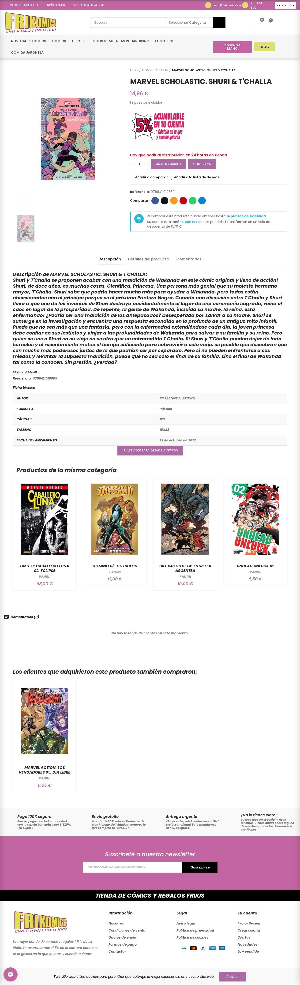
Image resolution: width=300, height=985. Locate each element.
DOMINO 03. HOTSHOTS (115, 566)
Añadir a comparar (151, 177)
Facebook (155, 200)
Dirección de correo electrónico (174, 200)
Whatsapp (192, 200)
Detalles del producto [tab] (148, 259)
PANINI (31, 372)
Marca (18, 372)
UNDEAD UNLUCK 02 (255, 566)
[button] (22, 5)
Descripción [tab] (109, 259)
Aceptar (232, 976)
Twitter (164, 200)
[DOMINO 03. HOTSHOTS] (114, 519)
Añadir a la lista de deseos (196, 177)
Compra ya (202, 164)
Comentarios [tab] (189, 259)
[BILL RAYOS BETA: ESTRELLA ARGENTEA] (185, 519)
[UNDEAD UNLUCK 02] (255, 519)
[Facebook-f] (283, 47)
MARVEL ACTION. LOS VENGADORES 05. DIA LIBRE (44, 770)
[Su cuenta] (278, 22)
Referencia (22, 378)
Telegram (202, 200)
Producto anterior (271, 70)
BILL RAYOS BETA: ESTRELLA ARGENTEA (185, 568)
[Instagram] (292, 47)
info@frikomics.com (229, 5)
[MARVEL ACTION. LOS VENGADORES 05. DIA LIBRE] (44, 721)
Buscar (219, 22)
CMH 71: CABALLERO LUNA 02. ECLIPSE (44, 568)
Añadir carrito (168, 164)
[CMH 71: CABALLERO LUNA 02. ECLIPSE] (44, 519)
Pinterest (183, 200)
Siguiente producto (283, 70)
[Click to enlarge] (21, 201)
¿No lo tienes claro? (259, 815)
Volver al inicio (277, 70)
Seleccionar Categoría (187, 22)
